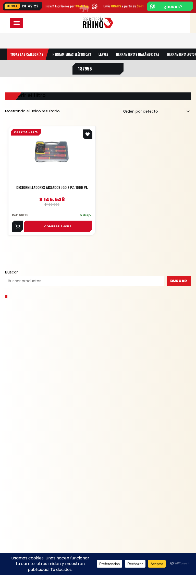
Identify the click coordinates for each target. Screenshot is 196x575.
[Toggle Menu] (17, 23)
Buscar (11, 272)
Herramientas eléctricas (72, 54)
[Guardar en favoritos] (87, 134)
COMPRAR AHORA (57, 226)
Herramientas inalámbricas (138, 54)
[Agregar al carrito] (17, 226)
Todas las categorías (26, 54)
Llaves (103, 54)
